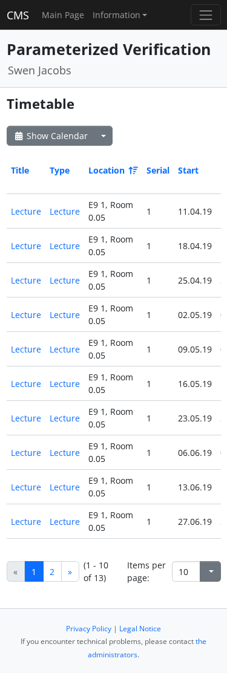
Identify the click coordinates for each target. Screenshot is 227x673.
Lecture (26, 211)
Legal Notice (140, 628)
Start (188, 170)
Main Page (63, 15)
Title (20, 170)
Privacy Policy (88, 628)
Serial (157, 170)
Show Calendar (56, 135)
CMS (18, 15)
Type (60, 170)
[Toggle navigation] (205, 14)
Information (116, 15)
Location (106, 170)
